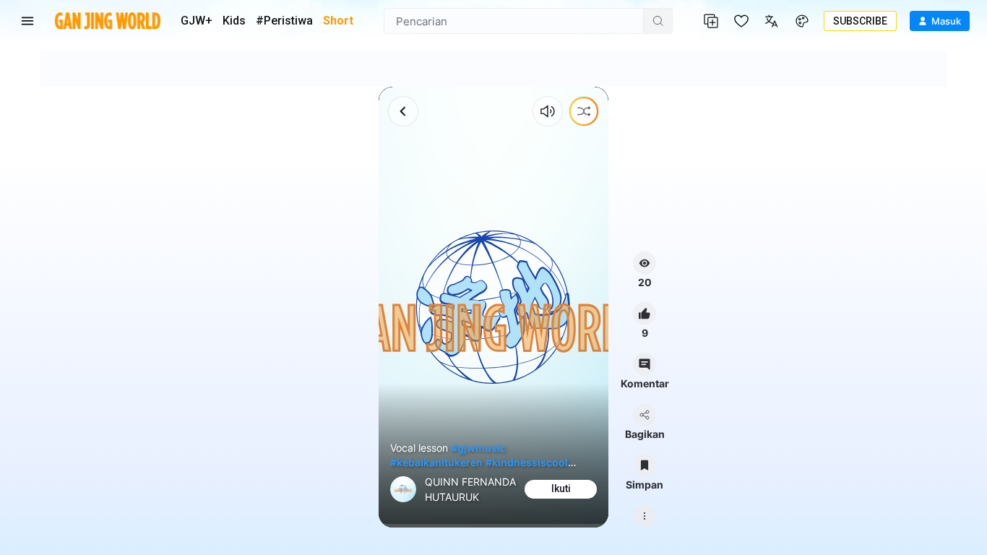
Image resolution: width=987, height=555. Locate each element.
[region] (494, 307)
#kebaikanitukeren (436, 462)
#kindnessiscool (527, 462)
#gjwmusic (478, 448)
